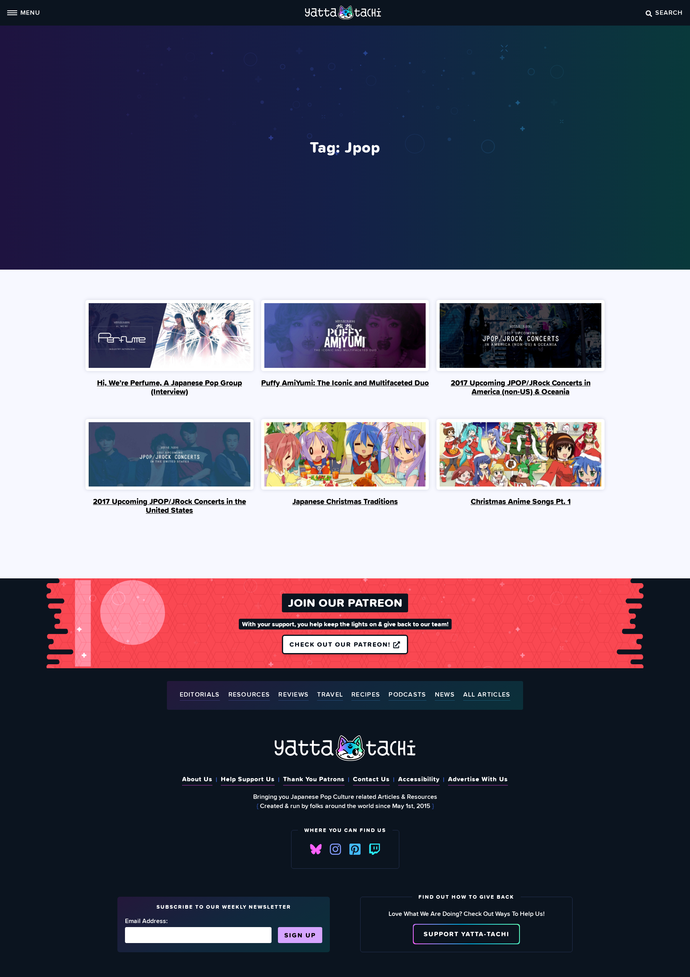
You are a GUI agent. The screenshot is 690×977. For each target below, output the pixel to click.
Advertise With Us (478, 779)
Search (669, 12)
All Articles (487, 695)
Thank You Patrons (314, 779)
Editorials (200, 695)
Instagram (335, 849)
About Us (197, 779)
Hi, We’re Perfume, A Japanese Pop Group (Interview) (169, 387)
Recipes (365, 695)
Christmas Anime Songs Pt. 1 (521, 501)
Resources (249, 695)
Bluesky (315, 849)
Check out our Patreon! (341, 644)
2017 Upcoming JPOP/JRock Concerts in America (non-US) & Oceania (521, 387)
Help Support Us (248, 779)
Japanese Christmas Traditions (345, 501)
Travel (330, 695)
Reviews (293, 695)
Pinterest (355, 849)
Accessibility (419, 779)
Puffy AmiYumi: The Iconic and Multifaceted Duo (345, 382)
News (445, 695)
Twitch (374, 849)
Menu (30, 12)
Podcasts (407, 695)
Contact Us (371, 779)
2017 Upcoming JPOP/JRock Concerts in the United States (169, 506)
